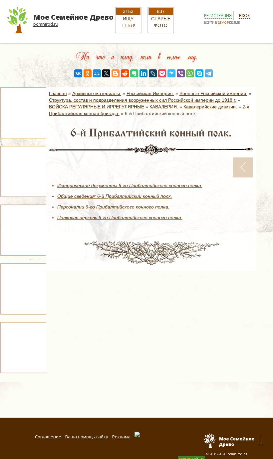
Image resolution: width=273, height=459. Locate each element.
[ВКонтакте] (78, 73)
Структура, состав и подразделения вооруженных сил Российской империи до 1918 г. (142, 100)
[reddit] (125, 73)
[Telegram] (209, 73)
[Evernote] (134, 73)
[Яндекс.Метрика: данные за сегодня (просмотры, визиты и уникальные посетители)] (155, 435)
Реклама (121, 437)
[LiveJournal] (153, 73)
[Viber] (181, 73)
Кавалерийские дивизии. (210, 106)
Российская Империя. (150, 93)
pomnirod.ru (237, 454)
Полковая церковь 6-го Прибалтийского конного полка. (119, 217)
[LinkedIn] (143, 73)
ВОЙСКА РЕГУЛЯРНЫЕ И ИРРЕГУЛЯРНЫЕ (96, 106)
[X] (106, 73)
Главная (58, 93)
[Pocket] (162, 73)
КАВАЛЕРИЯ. (163, 106)
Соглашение (48, 437)
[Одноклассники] (88, 73)
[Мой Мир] (97, 73)
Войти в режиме (222, 22)
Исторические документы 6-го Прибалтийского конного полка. (129, 185)
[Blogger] (116, 73)
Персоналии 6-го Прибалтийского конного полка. (113, 206)
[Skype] (199, 73)
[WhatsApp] (190, 73)
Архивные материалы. (96, 93)
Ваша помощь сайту (86, 437)
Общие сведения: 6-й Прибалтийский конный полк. (114, 196)
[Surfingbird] (171, 73)
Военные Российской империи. (213, 93)
